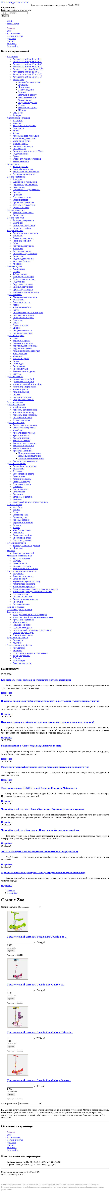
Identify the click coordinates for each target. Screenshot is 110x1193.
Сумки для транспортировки (27, 159)
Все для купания (15, 230)
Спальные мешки (21, 604)
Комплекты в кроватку (24, 586)
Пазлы (16, 361)
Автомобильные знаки (29, 82)
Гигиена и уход (14, 266)
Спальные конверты (22, 417)
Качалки (17, 525)
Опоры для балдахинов (24, 225)
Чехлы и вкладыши (27, 107)
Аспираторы (19, 269)
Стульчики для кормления (19, 609)
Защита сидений (26, 89)
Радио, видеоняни (21, 655)
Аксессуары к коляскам (18, 118)
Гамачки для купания (23, 238)
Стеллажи (17, 320)
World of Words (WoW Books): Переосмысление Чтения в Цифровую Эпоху (39, 851)
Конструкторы (20, 353)
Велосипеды (19, 476)
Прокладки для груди (23, 632)
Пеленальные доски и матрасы (28, 312)
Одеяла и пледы (20, 594)
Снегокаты (18, 494)
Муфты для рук (20, 143)
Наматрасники (20, 563)
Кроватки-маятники (22, 450)
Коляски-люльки (21, 392)
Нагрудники (19, 187)
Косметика (18, 248)
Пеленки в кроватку (22, 596)
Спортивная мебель (22, 535)
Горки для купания (22, 241)
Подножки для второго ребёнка (28, 151)
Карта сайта (12, 46)
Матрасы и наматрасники (19, 555)
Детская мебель (14, 294)
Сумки (16, 156)
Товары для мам (14, 612)
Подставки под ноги (23, 284)
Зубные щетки (20, 274)
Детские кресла (20, 515)
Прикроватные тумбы (23, 317)
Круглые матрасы (21, 558)
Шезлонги (18, 548)
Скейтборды (19, 491)
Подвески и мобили (22, 228)
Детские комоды (15, 402)
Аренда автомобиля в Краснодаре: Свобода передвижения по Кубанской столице (43, 872)
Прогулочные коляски (23, 399)
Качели (16, 527)
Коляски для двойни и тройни (27, 384)
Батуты (16, 509)
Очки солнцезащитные (24, 174)
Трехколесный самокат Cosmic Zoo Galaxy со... (36, 984)
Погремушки (19, 366)
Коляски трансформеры (24, 386)
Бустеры (17, 115)
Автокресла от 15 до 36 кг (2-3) (28, 69)
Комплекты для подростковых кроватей (32, 591)
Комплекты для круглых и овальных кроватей (35, 589)
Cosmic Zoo (12, 893)
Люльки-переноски (22, 397)
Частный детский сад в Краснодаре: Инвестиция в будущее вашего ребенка (40, 830)
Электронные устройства (19, 645)
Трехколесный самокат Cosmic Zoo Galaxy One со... (39, 1080)
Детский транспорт (16, 463)
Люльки (16, 394)
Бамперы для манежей (23, 553)
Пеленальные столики (23, 315)
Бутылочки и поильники (25, 182)
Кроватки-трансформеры (25, 461)
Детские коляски (15, 376)
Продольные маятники (29, 456)
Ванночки (17, 235)
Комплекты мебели (22, 307)
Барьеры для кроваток (23, 220)
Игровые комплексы (23, 343)
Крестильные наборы (23, 212)
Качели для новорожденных (26, 545)
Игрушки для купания (23, 246)
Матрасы (17, 561)
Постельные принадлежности (21, 571)
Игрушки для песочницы (25, 346)
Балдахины (18, 573)
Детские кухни (20, 517)
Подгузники (19, 282)
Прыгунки (18, 640)
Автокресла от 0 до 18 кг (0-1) (27, 61)
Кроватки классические (24, 443)
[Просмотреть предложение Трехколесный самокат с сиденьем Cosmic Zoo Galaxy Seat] (17, 931)
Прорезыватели (20, 369)
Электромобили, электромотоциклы (30, 502)
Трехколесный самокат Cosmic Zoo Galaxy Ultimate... (40, 1032)
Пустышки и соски (22, 197)
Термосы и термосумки (24, 205)
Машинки (17, 356)
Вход (9, 21)
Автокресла (12, 56)
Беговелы (17, 471)
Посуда (16, 192)
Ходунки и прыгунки (17, 637)
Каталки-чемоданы (22, 479)
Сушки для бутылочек (23, 202)
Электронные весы (22, 663)
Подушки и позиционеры (25, 599)
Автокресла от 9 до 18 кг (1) (26, 72)
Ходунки (17, 643)
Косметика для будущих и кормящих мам (33, 617)
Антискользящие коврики (25, 233)
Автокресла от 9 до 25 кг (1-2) (27, 74)
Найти (4, 16)
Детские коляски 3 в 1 (23, 381)
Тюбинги (17, 499)
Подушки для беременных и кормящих (32, 630)
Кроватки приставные (23, 445)
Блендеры (17, 179)
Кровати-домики (21, 435)
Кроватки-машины (22, 448)
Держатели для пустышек (25, 184)
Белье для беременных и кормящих (30, 614)
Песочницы (18, 532)
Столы (16, 322)
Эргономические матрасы (25, 568)
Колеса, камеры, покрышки (26, 136)
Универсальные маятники (31, 458)
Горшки (16, 271)
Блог (9, 31)
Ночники (17, 650)
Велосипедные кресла (23, 474)
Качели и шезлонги (16, 543)
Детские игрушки (15, 335)
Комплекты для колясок (24, 138)
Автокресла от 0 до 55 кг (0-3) (27, 66)
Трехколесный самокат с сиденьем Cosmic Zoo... (37, 936)
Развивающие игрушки (24, 371)
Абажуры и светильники (25, 297)
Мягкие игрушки (21, 358)
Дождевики (24, 87)
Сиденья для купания (23, 258)
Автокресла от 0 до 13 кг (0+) (27, 59)
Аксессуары (18, 79)
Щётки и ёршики (21, 207)
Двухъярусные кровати (24, 427)
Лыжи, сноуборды (21, 481)
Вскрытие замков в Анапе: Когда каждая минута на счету (31, 746)
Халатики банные (21, 261)
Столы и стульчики (22, 540)
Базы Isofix (18, 113)
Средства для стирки (23, 289)
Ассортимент (13, 33)
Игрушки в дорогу (27, 95)
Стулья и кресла (20, 325)
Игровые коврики (21, 340)
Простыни (18, 602)
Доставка (11, 38)
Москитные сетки (27, 97)
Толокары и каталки (22, 497)
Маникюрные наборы (23, 276)
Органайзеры (24, 100)
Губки (15, 243)
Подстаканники (20, 153)
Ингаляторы (19, 648)
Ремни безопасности (23, 635)
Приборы (17, 194)
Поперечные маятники (29, 453)
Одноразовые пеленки (24, 279)
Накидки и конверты (23, 146)
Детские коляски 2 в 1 (23, 379)
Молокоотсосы (20, 622)
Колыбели (17, 430)
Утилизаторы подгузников (26, 292)
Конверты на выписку (23, 412)
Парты (16, 310)
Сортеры (17, 374)
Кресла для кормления (23, 619)
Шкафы (16, 328)
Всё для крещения (15, 210)
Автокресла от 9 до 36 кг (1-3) (27, 77)
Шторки (22, 110)
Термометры (19, 660)
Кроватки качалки (21, 440)
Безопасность (13, 164)
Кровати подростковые (24, 433)
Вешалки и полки (21, 302)
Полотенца (18, 215)
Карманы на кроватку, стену (26, 581)
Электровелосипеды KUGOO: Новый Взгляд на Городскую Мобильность (39, 788)
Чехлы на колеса (21, 161)
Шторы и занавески (22, 330)
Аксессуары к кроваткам (25, 425)
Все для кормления (16, 177)
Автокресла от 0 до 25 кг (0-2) (27, 64)
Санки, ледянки (20, 489)
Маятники (18, 223)
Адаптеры (23, 84)
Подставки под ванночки (25, 253)
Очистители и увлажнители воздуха (30, 653)
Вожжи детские (20, 166)
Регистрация (13, 23)
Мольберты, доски (22, 530)
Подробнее (6, 693)
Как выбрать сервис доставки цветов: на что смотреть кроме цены (36, 680)
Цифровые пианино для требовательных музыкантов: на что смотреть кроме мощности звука (50, 701)
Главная (11, 28)
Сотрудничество (15, 36)
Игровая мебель (14, 504)
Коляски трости (20, 389)
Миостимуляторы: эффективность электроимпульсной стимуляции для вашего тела (45, 767)
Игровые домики (21, 520)
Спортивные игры (22, 538)
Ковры (16, 305)
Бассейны (17, 507)
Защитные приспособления (26, 171)
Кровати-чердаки (21, 438)
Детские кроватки (15, 422)
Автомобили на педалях (24, 466)
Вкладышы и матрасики (24, 125)
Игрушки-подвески (22, 348)
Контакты (11, 43)
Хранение (17, 264)
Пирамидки (18, 363)
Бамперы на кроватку (23, 576)
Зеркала (22, 92)
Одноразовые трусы (22, 627)
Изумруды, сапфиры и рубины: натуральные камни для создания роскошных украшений (47, 722)
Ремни (21, 105)
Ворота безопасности (23, 169)
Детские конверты (16, 404)
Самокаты (17, 486)
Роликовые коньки (22, 484)
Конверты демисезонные (25, 410)
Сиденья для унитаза (23, 287)
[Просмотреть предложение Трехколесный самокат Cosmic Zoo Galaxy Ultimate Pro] (17, 1027)
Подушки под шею (27, 102)
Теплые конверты (21, 420)
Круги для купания (22, 251)
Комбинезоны (19, 407)
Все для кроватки (15, 217)
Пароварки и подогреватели (26, 189)
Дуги (15, 338)
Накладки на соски (22, 625)
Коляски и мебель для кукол (26, 351)
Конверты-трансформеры (25, 415)
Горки (15, 512)
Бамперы (17, 123)
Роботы (16, 658)
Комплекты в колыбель (24, 584)
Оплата (10, 41)
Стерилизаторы (20, 200)
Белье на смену (20, 579)
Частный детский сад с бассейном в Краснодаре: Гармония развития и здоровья (42, 809)
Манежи (11, 550)
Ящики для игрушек (23, 333)
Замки (16, 130)
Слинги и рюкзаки (16, 607)
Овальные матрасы (22, 566)
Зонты (16, 133)
